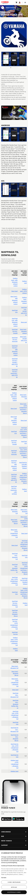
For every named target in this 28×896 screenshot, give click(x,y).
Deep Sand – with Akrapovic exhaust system (14, 300)
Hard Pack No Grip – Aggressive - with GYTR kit (14, 373)
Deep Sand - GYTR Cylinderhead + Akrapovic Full (14, 533)
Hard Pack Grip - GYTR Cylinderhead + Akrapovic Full (14, 581)
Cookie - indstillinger (14, 882)
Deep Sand (15, 291)
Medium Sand (14, 771)
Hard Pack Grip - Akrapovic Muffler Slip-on (14, 568)
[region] (14, 873)
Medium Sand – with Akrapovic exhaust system (14, 282)
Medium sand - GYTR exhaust (23, 291)
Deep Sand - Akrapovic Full (23, 396)
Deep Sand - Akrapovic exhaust (23, 331)
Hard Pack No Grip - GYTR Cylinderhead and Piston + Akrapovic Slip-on (23, 568)
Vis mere (3, 877)
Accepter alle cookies (14, 892)
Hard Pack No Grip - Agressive (15, 339)
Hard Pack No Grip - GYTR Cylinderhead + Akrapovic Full (14, 747)
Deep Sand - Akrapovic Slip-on (14, 521)
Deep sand (24, 322)
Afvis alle (14, 887)
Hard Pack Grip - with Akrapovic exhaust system (15, 322)
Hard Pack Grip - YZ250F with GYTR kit (24, 311)
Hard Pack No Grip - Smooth (15, 331)
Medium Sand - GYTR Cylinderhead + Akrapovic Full (14, 641)
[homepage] (5, 2)
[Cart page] (16, 2)
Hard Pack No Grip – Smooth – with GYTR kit (15, 362)
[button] (25, 2)
